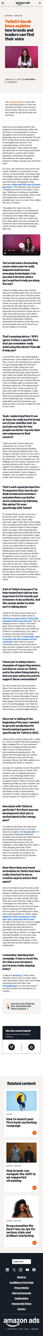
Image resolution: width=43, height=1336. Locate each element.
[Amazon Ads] (21, 3)
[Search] (40, 3)
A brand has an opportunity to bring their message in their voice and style (21, 618)
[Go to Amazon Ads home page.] (21, 1322)
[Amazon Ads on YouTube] (27, 1270)
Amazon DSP (29, 832)
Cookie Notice (21, 1298)
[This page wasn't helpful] (11, 1047)
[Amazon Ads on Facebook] (34, 1270)
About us (21, 1277)
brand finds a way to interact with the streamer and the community (21, 639)
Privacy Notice (21, 1287)
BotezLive (17, 975)
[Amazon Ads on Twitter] (14, 1270)
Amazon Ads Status (21, 1303)
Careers (21, 1308)
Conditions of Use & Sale (22, 1282)
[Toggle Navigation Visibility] (2, 3)
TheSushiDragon (10, 986)
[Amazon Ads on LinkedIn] (7, 1270)
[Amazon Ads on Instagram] (20, 1270)
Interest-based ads (21, 1293)
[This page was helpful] (31, 1047)
